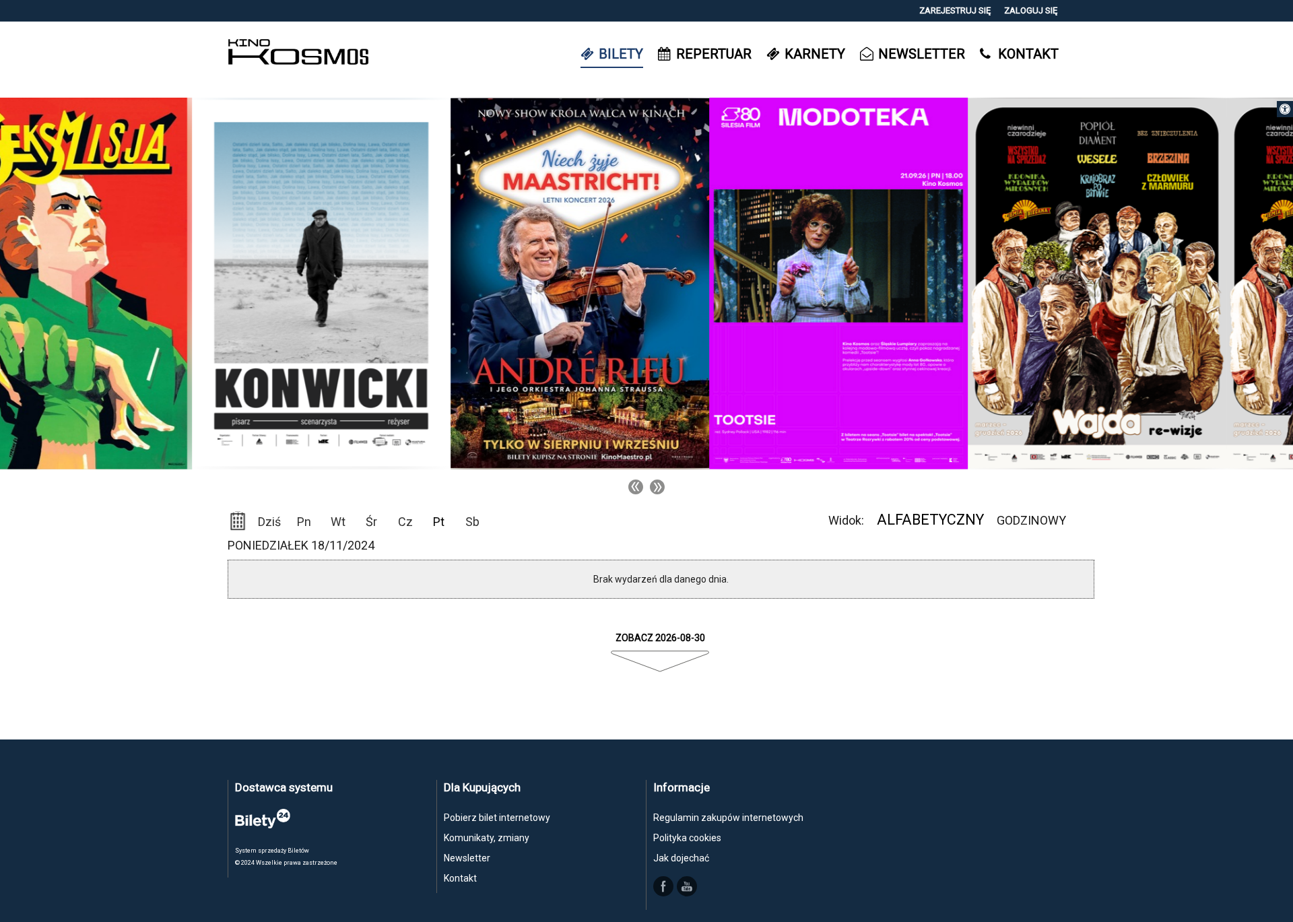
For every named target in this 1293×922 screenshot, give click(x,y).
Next (657, 487)
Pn (304, 522)
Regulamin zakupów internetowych (728, 817)
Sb (472, 522)
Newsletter (467, 858)
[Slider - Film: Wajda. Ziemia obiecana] (905, 283)
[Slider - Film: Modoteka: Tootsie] (646, 283)
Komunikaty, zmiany (486, 837)
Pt (438, 522)
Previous (635, 487)
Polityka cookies (687, 837)
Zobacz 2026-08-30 (660, 637)
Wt (338, 522)
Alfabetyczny (930, 519)
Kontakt (460, 878)
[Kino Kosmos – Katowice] (298, 53)
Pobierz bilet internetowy (497, 817)
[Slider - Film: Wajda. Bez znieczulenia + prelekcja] (1163, 283)
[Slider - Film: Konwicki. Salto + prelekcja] (129, 283)
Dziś (269, 522)
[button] (1285, 109)
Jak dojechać (681, 858)
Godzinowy (1031, 520)
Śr (371, 522)
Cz (405, 522)
